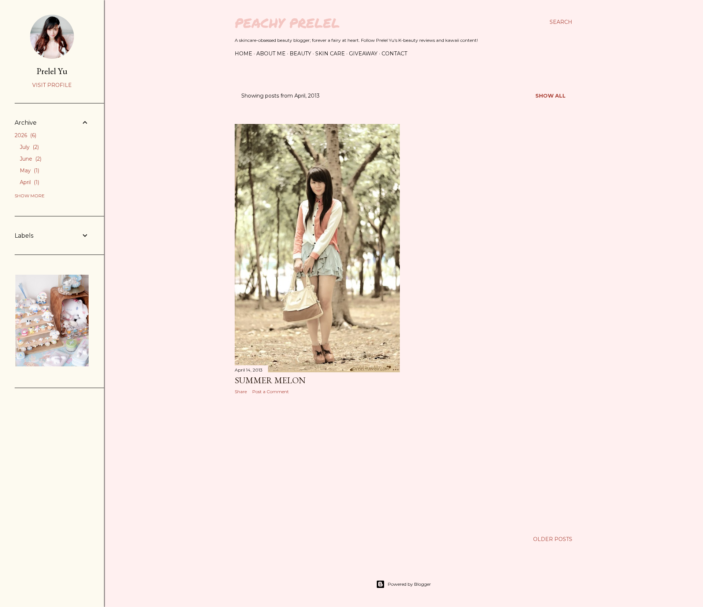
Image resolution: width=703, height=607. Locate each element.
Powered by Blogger (409, 584)
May (29, 170)
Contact (394, 53)
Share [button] (241, 391)
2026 (25, 135)
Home (243, 53)
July (28, 147)
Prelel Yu (52, 71)
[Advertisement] (317, 464)
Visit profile (52, 85)
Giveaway (363, 53)
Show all (550, 95)
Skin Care (330, 53)
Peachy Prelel (287, 22)
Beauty (300, 53)
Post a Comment (270, 391)
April (29, 182)
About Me (271, 53)
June (30, 159)
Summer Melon (270, 380)
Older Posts (552, 539)
